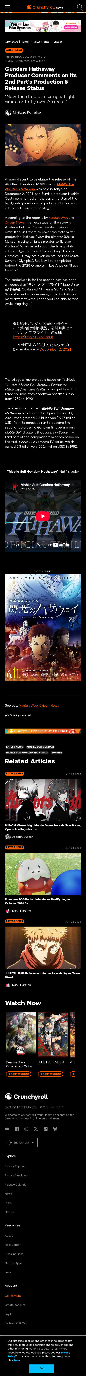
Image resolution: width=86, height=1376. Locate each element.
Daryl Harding (21, 911)
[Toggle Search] (80, 8)
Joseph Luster (22, 837)
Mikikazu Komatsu (27, 112)
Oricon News (15, 222)
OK (42, 1368)
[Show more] (7, 8)
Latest (58, 42)
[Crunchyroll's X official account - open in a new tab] (36, 1129)
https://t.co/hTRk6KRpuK (33, 337)
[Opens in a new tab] (43, 26)
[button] (21, 1142)
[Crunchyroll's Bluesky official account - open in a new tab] (55, 1129)
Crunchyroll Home (17, 42)
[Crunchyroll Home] (26, 1099)
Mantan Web (58, 217)
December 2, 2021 (55, 349)
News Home (41, 42)
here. (17, 1360)
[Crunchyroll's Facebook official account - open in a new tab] (17, 1129)
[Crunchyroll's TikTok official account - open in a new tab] (45, 1129)
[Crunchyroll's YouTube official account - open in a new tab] (7, 1129)
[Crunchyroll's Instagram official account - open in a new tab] (26, 1129)
